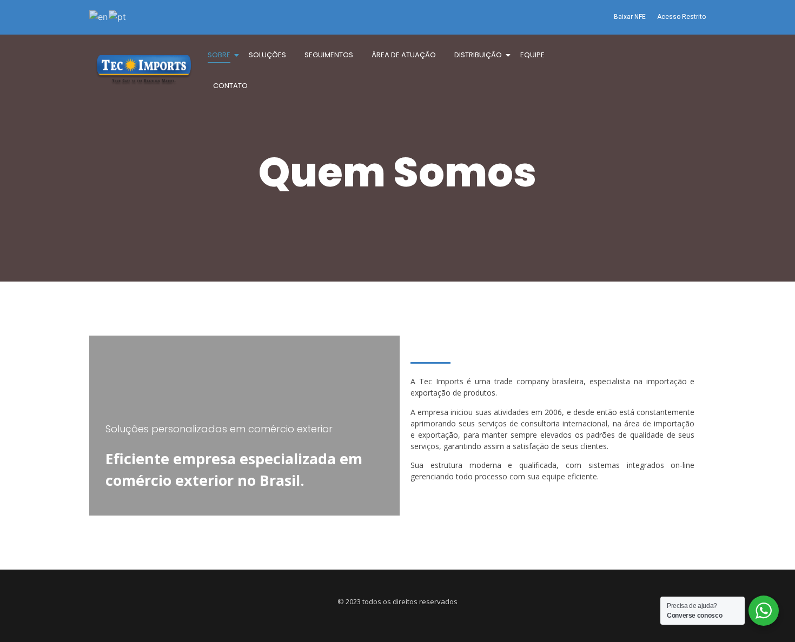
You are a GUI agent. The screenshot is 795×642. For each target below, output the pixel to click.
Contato (230, 86)
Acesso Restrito (681, 17)
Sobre (219, 55)
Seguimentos (328, 55)
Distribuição (478, 55)
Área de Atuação (404, 55)
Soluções (267, 55)
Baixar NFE (630, 17)
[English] (99, 15)
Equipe (532, 55)
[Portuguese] (118, 15)
